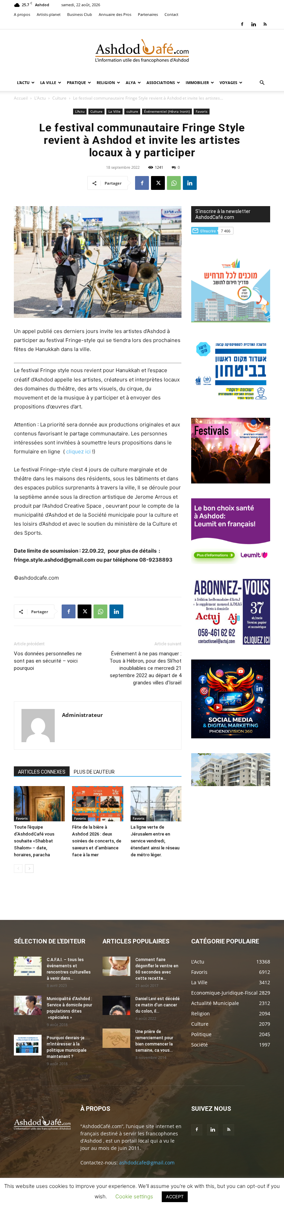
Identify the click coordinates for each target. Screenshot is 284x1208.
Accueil (21, 98)
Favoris (201, 111)
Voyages (228, 82)
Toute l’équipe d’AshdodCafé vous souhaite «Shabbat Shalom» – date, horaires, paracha (34, 840)
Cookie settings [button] (134, 1196)
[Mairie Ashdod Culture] (230, 481)
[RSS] (265, 24)
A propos (22, 14)
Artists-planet (49, 14)
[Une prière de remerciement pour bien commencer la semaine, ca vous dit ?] (116, 1038)
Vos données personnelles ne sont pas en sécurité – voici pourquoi (48, 661)
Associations (161, 82)
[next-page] (29, 868)
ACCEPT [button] (175, 1196)
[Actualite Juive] (230, 642)
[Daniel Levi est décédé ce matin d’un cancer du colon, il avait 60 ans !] (116, 1005)
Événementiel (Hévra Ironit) (167, 111)
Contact (171, 14)
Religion (106, 82)
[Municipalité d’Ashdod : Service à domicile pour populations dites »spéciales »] (28, 1005)
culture (132, 111)
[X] (158, 183)
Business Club (79, 14)
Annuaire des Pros (115, 14)
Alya (131, 82)
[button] (262, 83)
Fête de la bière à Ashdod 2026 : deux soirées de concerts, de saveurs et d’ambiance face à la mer (96, 840)
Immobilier (197, 82)
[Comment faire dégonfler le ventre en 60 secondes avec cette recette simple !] (116, 966)
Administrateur (82, 714)
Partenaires (148, 14)
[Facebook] (242, 24)
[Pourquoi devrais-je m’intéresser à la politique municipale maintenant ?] (28, 1045)
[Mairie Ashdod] (230, 401)
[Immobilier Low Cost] (230, 784)
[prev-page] (18, 868)
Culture (59, 98)
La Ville (48, 82)
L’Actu (23, 82)
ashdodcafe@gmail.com (147, 1162)
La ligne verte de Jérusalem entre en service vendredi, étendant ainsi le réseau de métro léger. (155, 840)
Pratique (76, 82)
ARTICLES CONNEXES (41, 772)
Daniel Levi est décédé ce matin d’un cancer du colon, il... (157, 1005)
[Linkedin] (253, 24)
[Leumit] (230, 562)
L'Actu (40, 98)
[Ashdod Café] (142, 52)
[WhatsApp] (174, 183)
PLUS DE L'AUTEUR (94, 772)
